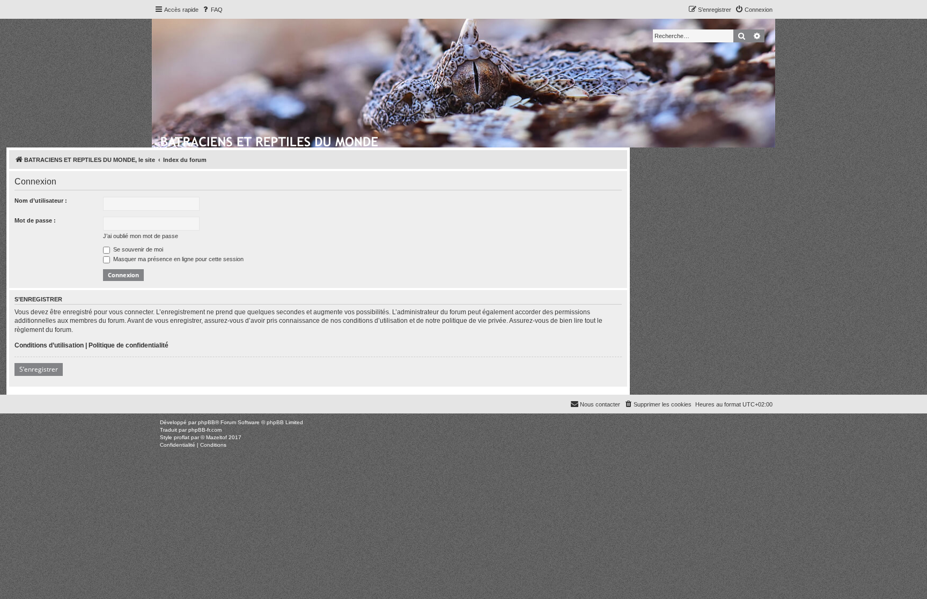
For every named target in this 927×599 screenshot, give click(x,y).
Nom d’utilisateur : (40, 200)
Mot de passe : (35, 220)
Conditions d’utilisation (49, 345)
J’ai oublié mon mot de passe (140, 236)
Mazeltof (216, 437)
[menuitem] (212, 9)
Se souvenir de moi (137, 249)
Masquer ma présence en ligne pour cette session (178, 259)
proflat (181, 437)
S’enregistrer (38, 369)
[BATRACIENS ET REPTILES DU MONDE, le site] (270, 140)
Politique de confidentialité (128, 345)
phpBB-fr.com (205, 430)
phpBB (206, 422)
